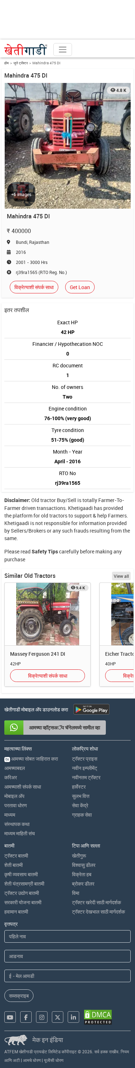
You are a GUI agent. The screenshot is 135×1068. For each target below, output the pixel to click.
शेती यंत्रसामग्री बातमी (24, 883)
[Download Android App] (91, 709)
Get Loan (80, 287)
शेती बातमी (13, 865)
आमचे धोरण (32, 1060)
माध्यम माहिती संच (19, 833)
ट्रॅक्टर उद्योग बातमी (21, 893)
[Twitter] (57, 1017)
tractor (48, 500)
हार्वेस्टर (79, 786)
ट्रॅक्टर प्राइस (84, 758)
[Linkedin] (73, 1017)
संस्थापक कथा (17, 824)
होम (6, 62)
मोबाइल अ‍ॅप (14, 796)
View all (121, 576)
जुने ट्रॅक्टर (20, 62)
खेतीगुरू (79, 855)
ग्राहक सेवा (82, 814)
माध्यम (9, 814)
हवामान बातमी (16, 911)
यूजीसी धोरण (53, 1060)
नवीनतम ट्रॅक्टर (86, 777)
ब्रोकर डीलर (83, 883)
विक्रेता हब (81, 874)
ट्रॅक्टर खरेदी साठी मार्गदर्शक (96, 902)
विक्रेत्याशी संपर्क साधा (34, 287)
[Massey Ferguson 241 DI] (47, 614)
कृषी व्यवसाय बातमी (21, 874)
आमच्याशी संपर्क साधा (22, 786)
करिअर (10, 777)
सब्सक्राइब (19, 995)
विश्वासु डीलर (83, 865)
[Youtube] (10, 1017)
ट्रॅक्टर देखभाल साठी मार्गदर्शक (98, 911)
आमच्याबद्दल (14, 768)
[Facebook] (26, 1017)
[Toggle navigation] (62, 49)
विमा (75, 893)
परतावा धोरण (15, 805)
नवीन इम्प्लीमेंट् (84, 768)
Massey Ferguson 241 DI (37, 653)
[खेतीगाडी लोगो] (26, 49)
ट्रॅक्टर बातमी (16, 855)
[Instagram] (42, 1017)
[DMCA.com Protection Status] (98, 1017)
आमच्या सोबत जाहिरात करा (31, 758)
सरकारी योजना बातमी (22, 902)
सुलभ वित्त (80, 796)
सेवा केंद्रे (80, 805)
